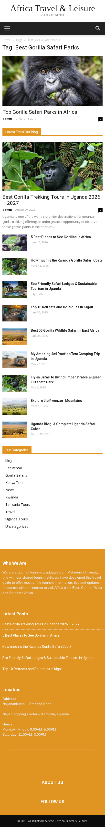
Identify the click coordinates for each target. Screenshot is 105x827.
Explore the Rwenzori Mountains (56, 401)
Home (6, 40)
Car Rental (13, 468)
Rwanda (11, 497)
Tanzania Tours (17, 504)
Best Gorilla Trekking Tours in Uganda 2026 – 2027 (40, 624)
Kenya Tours (15, 482)
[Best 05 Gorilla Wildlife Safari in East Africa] (14, 336)
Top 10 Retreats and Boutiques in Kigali (62, 307)
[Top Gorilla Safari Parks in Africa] (52, 81)
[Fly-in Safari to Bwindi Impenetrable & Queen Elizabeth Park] (14, 383)
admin (7, 118)
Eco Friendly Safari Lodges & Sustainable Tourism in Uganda (48, 658)
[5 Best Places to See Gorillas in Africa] (14, 243)
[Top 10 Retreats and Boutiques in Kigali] (14, 313)
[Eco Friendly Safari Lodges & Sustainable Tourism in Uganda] (14, 289)
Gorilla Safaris (16, 475)
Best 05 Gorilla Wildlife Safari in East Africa (65, 330)
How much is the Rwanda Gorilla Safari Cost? (67, 260)
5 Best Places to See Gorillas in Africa (61, 237)
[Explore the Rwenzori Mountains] (14, 406)
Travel (10, 511)
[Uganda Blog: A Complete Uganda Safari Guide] (14, 430)
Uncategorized (16, 526)
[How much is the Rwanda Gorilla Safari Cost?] (14, 266)
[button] (98, 28)
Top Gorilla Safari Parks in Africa (39, 112)
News (9, 490)
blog (8, 460)
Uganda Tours (16, 519)
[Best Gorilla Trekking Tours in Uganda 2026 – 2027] (52, 166)
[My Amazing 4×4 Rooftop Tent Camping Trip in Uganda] (14, 359)
